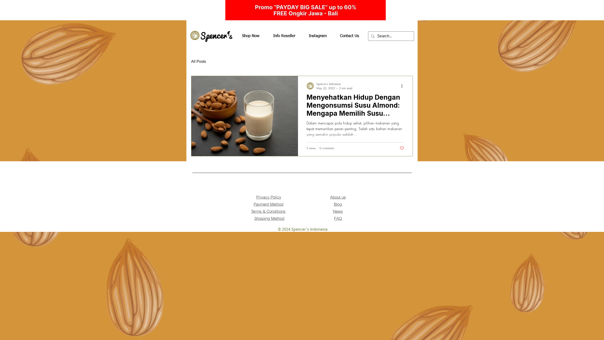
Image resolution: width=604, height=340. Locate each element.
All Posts (198, 62)
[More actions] (403, 86)
